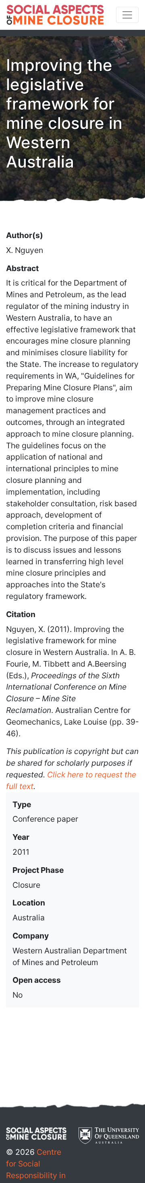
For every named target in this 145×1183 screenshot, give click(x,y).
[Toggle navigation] (127, 15)
